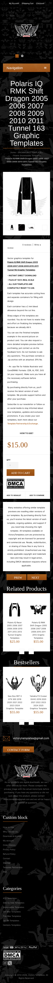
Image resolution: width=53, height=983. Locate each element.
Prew (17, 577)
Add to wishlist (14, 495)
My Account (14, 3)
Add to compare (36, 495)
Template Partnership (13, 867)
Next (36, 577)
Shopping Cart (27, 3)
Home (13, 152)
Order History (9, 845)
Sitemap (6, 863)
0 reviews (26, 245)
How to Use (8, 827)
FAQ (5, 872)
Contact (6, 858)
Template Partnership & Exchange (22, 423)
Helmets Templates (12, 925)
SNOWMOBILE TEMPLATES (30, 152)
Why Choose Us (10, 831)
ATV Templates (10, 898)
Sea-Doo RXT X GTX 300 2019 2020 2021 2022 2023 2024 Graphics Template (14, 702)
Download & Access (12, 836)
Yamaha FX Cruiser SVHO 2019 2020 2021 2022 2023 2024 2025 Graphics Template (38, 702)
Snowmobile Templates (13, 907)
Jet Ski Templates (11, 920)
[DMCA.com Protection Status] (15, 488)
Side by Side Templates (13, 903)
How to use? (26, 433)
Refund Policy (9, 854)
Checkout (40, 3)
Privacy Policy (9, 849)
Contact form (18, 750)
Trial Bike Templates (12, 916)
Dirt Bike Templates (12, 911)
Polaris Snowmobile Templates (27, 155)
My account (8, 840)
